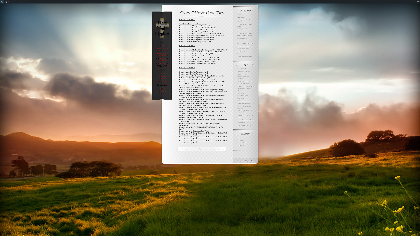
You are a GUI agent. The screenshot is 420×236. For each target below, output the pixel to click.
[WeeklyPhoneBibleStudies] (162, 92)
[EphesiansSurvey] (162, 70)
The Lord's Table (241, 51)
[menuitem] (2, 1)
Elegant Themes (250, 161)
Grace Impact (240, 98)
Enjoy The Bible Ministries (244, 84)
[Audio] (162, 42)
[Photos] (162, 73)
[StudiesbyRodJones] (162, 81)
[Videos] (162, 88)
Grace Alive (240, 93)
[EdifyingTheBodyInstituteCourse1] (162, 49)
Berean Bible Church (242, 69)
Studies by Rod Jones (243, 48)
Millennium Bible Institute (244, 101)
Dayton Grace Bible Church (244, 81)
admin (186, 149)
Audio (239, 14)
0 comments (221, 149)
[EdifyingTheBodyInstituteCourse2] (162, 54)
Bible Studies (240, 17)
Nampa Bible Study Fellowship (245, 103)
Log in (239, 137)
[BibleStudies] (162, 45)
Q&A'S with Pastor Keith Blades (246, 43)
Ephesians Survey (242, 38)
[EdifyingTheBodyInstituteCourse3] (162, 59)
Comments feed (241, 143)
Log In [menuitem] (7, 2)
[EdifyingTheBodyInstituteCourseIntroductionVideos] (162, 65)
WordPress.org (241, 145)
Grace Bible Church (242, 95)
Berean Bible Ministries (243, 71)
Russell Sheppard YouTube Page (245, 120)
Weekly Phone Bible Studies (244, 56)
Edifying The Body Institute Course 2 (207, 149)
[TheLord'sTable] (162, 85)
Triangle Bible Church (243, 122)
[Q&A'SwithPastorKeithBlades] (162, 77)
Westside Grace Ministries (244, 125)
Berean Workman (241, 74)
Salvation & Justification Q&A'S (245, 46)
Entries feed (240, 140)
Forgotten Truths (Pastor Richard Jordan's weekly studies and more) (246, 88)
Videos (239, 54)
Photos (239, 41)
